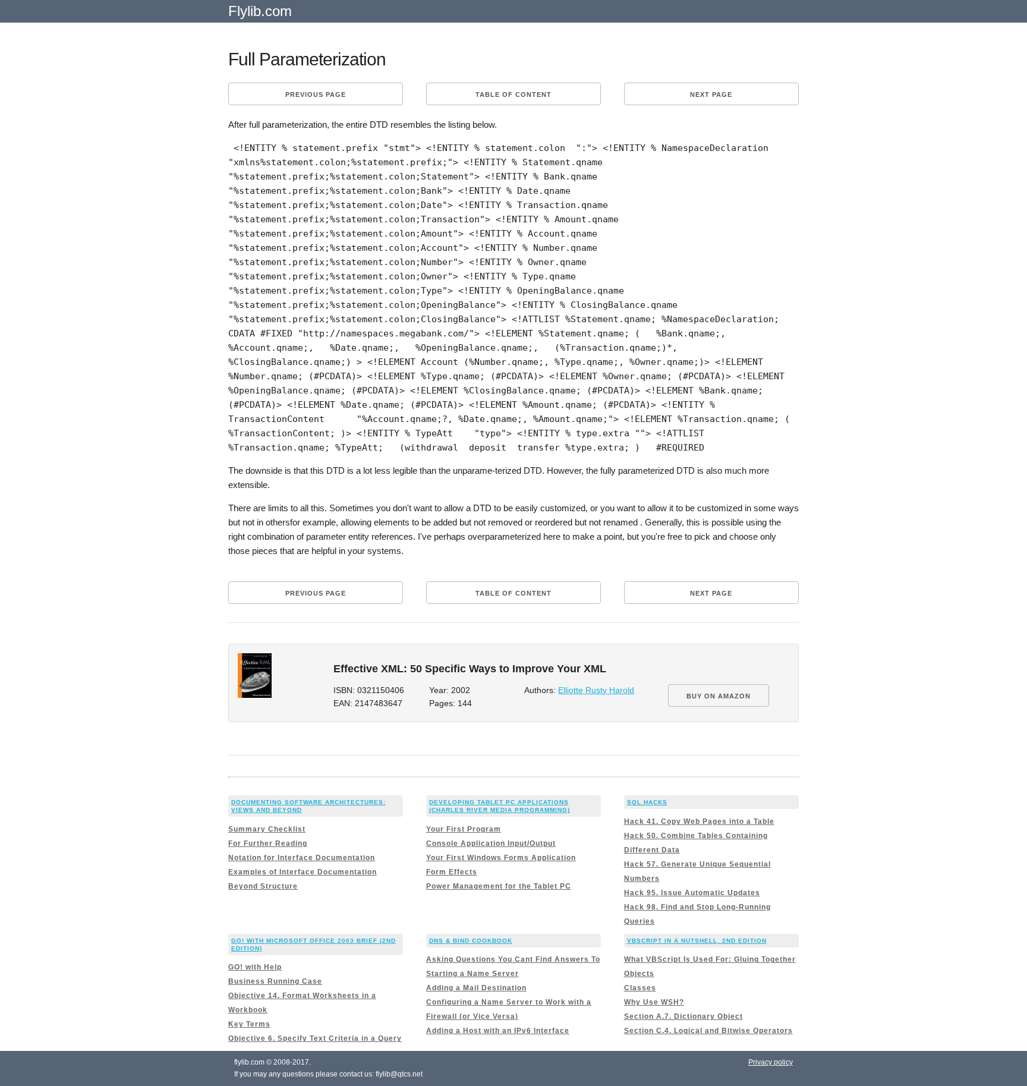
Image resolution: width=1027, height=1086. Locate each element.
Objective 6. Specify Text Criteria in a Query (315, 1038)
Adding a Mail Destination (476, 988)
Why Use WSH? (654, 1002)
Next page (711, 94)
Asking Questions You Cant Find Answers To (513, 959)
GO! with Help (255, 967)
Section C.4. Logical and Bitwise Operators (708, 1031)
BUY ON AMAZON (718, 696)
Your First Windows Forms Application (501, 858)
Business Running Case (275, 981)
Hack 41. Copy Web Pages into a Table (699, 821)
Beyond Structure (263, 886)
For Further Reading (267, 843)
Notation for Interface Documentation (301, 858)
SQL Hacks (647, 802)
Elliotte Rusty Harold (596, 690)
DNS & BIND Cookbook (470, 940)
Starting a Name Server (472, 973)
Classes (640, 988)
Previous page (315, 94)
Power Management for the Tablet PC (498, 886)
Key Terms (249, 1024)
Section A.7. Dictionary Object (683, 1016)
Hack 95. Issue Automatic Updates (692, 893)
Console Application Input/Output (491, 843)
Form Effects (451, 872)
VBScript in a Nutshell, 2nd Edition (697, 940)
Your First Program (463, 829)
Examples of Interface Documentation (302, 872)
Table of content (513, 94)
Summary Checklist (266, 829)
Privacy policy (770, 1062)
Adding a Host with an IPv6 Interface (497, 1031)
